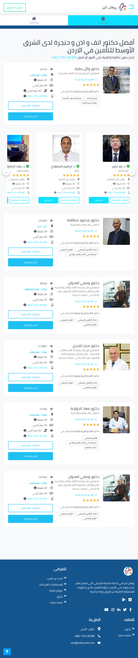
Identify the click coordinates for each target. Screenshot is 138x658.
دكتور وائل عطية (87, 68)
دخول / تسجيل (15, 7)
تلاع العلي (34, 74)
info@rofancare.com (83, 642)
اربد (45, 226)
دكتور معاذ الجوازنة (85, 408)
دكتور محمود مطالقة (83, 220)
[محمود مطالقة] (116, 231)
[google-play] (124, 599)
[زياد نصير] (109, 148)
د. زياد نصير (118, 166)
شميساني (34, 351)
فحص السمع (90, 447)
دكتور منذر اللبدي (86, 345)
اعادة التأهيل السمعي (87, 250)
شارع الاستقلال (31, 288)
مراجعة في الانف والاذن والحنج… (82, 254)
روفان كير (110, 7)
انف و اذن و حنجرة (84, 79)
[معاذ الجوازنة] (116, 419)
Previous (131, 171)
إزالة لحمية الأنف (89, 103)
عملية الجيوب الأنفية (72, 98)
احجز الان (99, 200)
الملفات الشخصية (30, 105)
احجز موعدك (30, 116)
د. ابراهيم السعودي (63, 166)
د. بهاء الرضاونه (15, 166)
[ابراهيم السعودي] (58, 148)
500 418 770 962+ (64, 57)
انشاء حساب (56, 602)
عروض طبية (56, 590)
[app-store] (130, 599)
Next (6, 171)
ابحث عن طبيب (55, 578)
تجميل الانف (91, 98)
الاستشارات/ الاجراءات (51, 584)
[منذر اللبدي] (116, 356)
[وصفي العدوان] (116, 294)
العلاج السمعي (66, 250)
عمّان (44, 74)
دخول (60, 596)
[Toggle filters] (7, 651)
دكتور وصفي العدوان (83, 282)
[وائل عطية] (116, 79)
